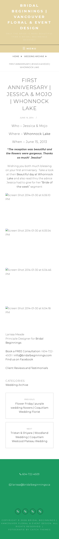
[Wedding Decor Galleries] (25, 511)
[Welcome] (18, 511)
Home (16, 56)
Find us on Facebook (19, 359)
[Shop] (40, 511)
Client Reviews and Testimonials (27, 368)
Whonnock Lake (37, 134)
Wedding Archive (34, 56)
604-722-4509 (30, 474)
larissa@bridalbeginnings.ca (31, 484)
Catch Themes (40, 529)
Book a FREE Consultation (23, 351)
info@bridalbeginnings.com (33, 355)
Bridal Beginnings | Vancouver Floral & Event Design (29, 16)
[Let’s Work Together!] (33, 511)
